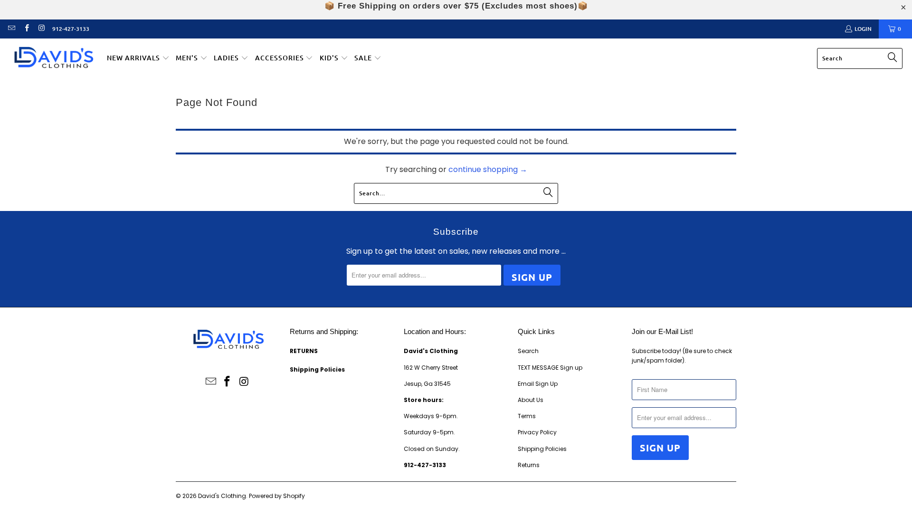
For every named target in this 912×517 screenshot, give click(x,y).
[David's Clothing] (53, 58)
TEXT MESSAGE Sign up (550, 368)
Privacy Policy (537, 432)
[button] (138, 58)
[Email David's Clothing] (11, 29)
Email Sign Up (538, 384)
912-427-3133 (70, 29)
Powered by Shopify (277, 496)
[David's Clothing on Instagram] (41, 29)
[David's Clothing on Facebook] (26, 29)
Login (863, 29)
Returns (529, 465)
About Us (530, 400)
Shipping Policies (542, 449)
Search (528, 351)
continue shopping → (487, 169)
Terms (527, 416)
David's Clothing (222, 496)
